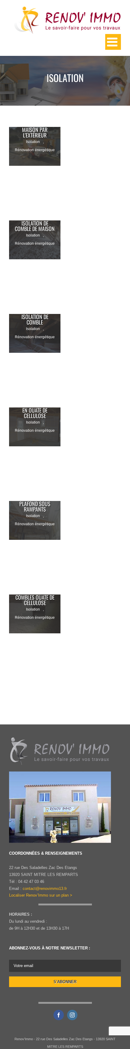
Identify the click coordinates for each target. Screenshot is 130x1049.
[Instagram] (72, 1015)
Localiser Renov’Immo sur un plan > (40, 895)
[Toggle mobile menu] (113, 42)
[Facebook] (59, 1015)
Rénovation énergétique (35, 150)
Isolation (33, 142)
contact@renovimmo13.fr (45, 888)
